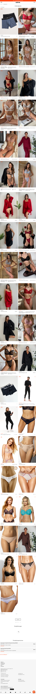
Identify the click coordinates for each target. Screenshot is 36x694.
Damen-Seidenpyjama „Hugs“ (23, 159)
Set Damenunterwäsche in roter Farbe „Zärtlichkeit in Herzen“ (24, 36)
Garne (1, 4)
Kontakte (2, 666)
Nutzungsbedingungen (4, 683)
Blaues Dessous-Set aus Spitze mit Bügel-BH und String (22, 190)
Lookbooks (2, 664)
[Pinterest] (20, 692)
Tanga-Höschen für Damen (4, 494)
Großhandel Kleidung (21, 681)
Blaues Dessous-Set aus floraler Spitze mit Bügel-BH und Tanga (4, 281)
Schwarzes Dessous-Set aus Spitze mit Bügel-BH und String (4, 373)
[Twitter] (15, 692)
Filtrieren (3, 7)
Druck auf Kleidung (21, 680)
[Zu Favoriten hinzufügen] (16, 9)
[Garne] (18, 2)
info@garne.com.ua (21, 674)
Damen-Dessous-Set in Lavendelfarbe (24, 66)
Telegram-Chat (20, 673)
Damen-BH (2, 464)
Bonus (2, 682)
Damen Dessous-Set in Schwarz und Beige (6, 189)
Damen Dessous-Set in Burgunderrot (24, 250)
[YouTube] (10, 692)
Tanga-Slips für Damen (22, 464)
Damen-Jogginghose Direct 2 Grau (5, 434)
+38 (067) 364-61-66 (3, 674)
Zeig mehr (18, 619)
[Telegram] (29, 692)
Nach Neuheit (33, 7)
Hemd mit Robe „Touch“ (22, 220)
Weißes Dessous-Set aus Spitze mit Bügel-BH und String (4, 129)
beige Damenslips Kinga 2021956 (6, 648)
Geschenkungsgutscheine (5, 681)
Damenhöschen (21, 434)
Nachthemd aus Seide (4, 250)
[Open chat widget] (34, 692)
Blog (1, 665)
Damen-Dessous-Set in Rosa (5, 159)
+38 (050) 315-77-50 (3, 675)
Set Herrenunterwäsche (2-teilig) (5, 36)
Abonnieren (12, 689)
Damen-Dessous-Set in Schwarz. (23, 280)
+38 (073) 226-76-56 (3, 676)
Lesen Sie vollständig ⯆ (3, 654)
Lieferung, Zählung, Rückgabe (5, 680)
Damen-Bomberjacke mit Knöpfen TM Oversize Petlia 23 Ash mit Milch (26, 404)
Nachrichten (3, 663)
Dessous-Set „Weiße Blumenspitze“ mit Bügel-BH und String (4, 67)
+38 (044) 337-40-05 (3, 673)
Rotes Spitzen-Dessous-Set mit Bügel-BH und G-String (22, 312)
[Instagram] (5, 692)
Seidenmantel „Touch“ (4, 220)
